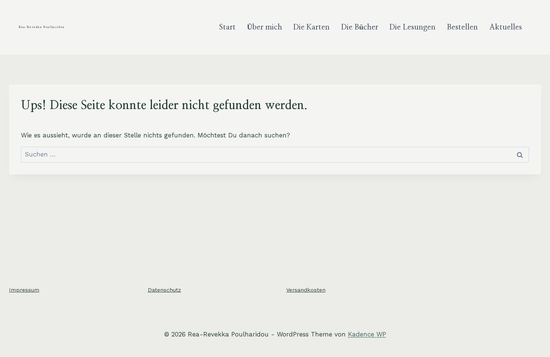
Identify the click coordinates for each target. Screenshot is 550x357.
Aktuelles (505, 27)
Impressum (24, 290)
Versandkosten (306, 290)
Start (227, 27)
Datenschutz (164, 290)
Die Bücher (359, 27)
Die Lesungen (412, 27)
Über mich (264, 27)
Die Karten (311, 27)
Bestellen (462, 27)
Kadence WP (367, 334)
